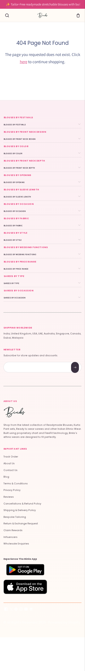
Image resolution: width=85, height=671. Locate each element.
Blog (6, 476)
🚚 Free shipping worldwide (42, 5)
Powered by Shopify (64, 622)
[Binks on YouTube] (26, 610)
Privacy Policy (11, 490)
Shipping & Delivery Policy (19, 510)
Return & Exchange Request (20, 523)
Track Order (10, 456)
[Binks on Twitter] (11, 610)
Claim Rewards (12, 530)
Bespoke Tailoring (14, 517)
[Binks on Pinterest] (16, 610)
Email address (19, 362)
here (23, 61)
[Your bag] (78, 15)
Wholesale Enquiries (16, 543)
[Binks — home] (42, 15)
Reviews (8, 497)
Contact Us (10, 470)
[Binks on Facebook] (6, 610)
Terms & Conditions (15, 483)
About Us (9, 463)
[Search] (7, 15)
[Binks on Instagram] (21, 610)
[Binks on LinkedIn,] (31, 610)
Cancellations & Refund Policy (22, 503)
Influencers (10, 537)
